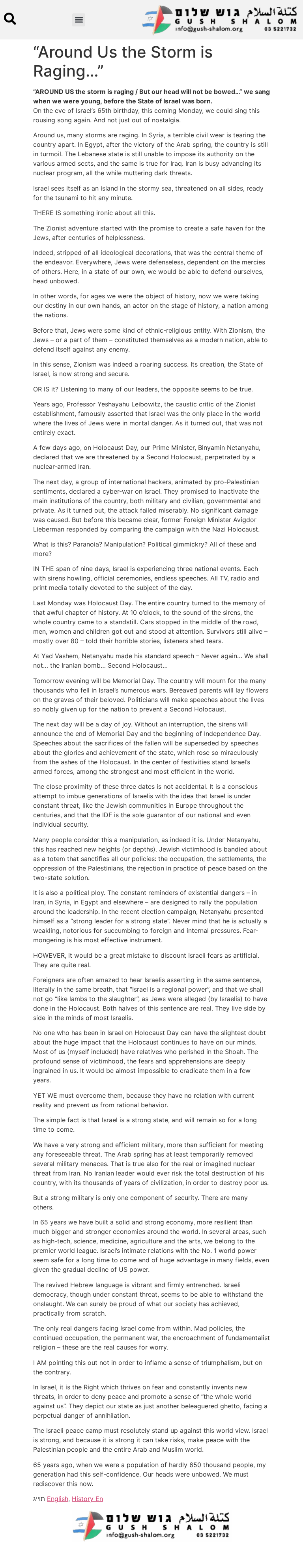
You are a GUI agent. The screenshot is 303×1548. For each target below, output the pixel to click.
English (57, 1499)
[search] (10, 19)
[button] (78, 19)
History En (87, 1499)
